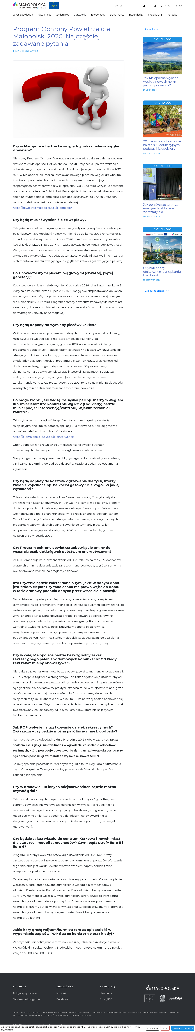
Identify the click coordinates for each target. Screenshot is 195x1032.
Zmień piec (62, 14)
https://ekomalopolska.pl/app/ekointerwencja (43, 437)
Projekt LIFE (155, 14)
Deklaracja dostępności (27, 999)
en (180, 6)
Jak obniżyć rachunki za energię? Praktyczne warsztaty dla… (160, 208)
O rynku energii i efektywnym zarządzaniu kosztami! (162, 271)
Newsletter (106, 993)
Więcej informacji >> (157, 290)
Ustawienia (152, 1028)
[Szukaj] (143, 6)
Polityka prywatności (25, 993)
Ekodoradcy (98, 14)
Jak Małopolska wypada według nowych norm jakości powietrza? (160, 81)
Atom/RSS (106, 999)
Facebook (62, 999)
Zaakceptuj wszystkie (182, 1028)
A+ (170, 6)
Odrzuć (165, 1028)
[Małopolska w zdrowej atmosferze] (36, 5)
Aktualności (44, 14)
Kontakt (172, 14)
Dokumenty (117, 14)
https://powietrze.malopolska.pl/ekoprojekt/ (42, 208)
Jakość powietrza (23, 14)
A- (162, 6)
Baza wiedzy (136, 14)
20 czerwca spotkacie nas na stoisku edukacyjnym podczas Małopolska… (162, 144)
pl (177, 6)
